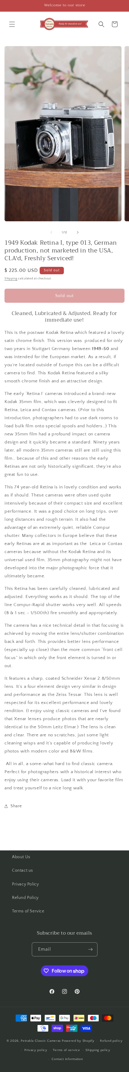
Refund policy (111, 1041)
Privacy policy (35, 1050)
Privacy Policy (25, 884)
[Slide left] (51, 232)
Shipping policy (98, 1050)
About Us (21, 857)
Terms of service (66, 1050)
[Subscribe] (90, 949)
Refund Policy (25, 897)
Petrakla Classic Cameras (41, 1041)
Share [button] (16, 806)
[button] (12, 24)
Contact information (67, 1059)
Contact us (22, 870)
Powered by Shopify (78, 1041)
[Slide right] (77, 232)
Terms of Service (28, 911)
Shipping (10, 278)
